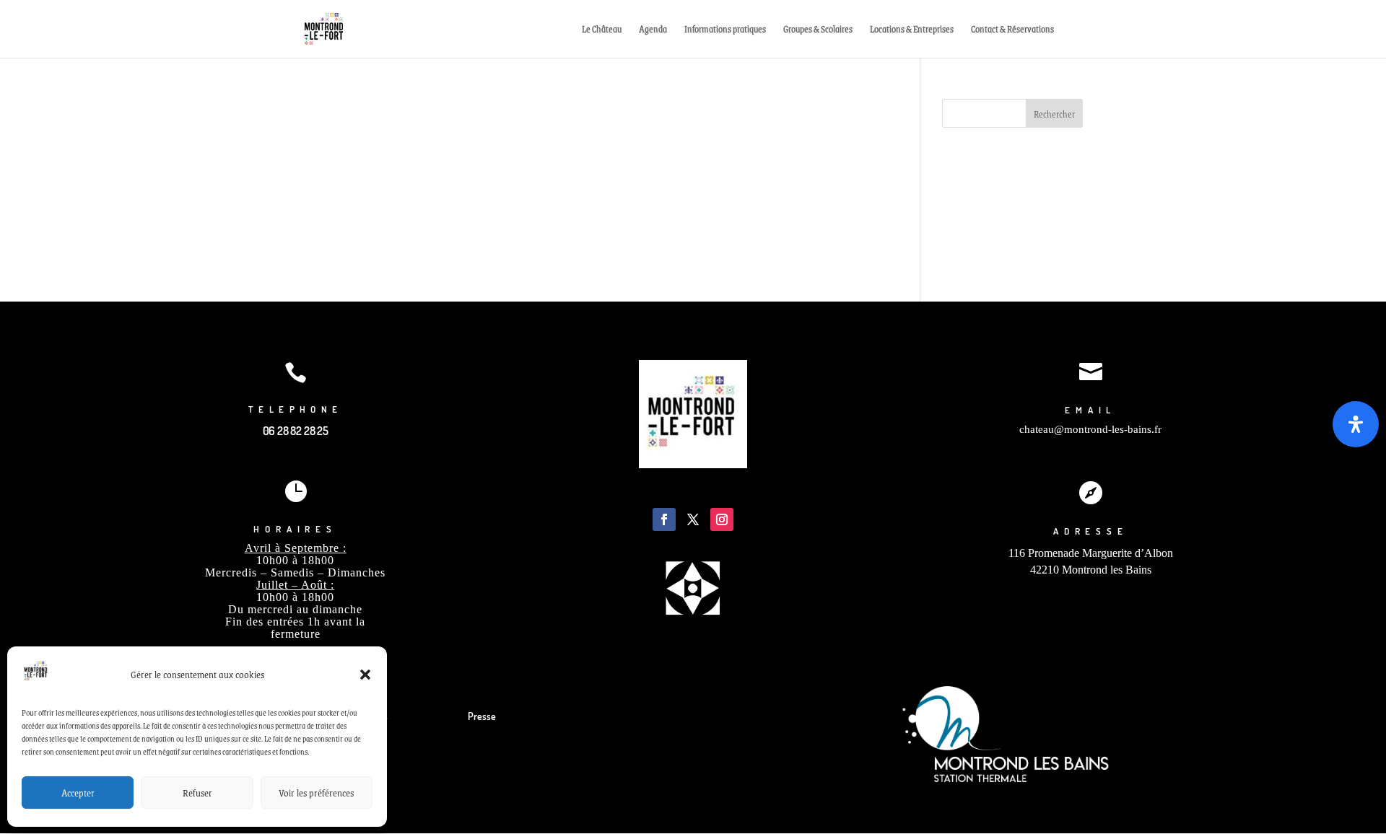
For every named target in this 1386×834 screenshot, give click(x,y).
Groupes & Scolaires (818, 30)
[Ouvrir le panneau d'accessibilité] (1356, 424)
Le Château (602, 30)
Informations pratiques (725, 30)
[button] (365, 674)
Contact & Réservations (1012, 30)
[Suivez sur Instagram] (721, 519)
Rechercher (1054, 114)
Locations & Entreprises (912, 30)
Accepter (78, 792)
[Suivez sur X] (693, 519)
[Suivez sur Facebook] (664, 519)
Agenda (653, 30)
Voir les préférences (316, 792)
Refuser (197, 792)
